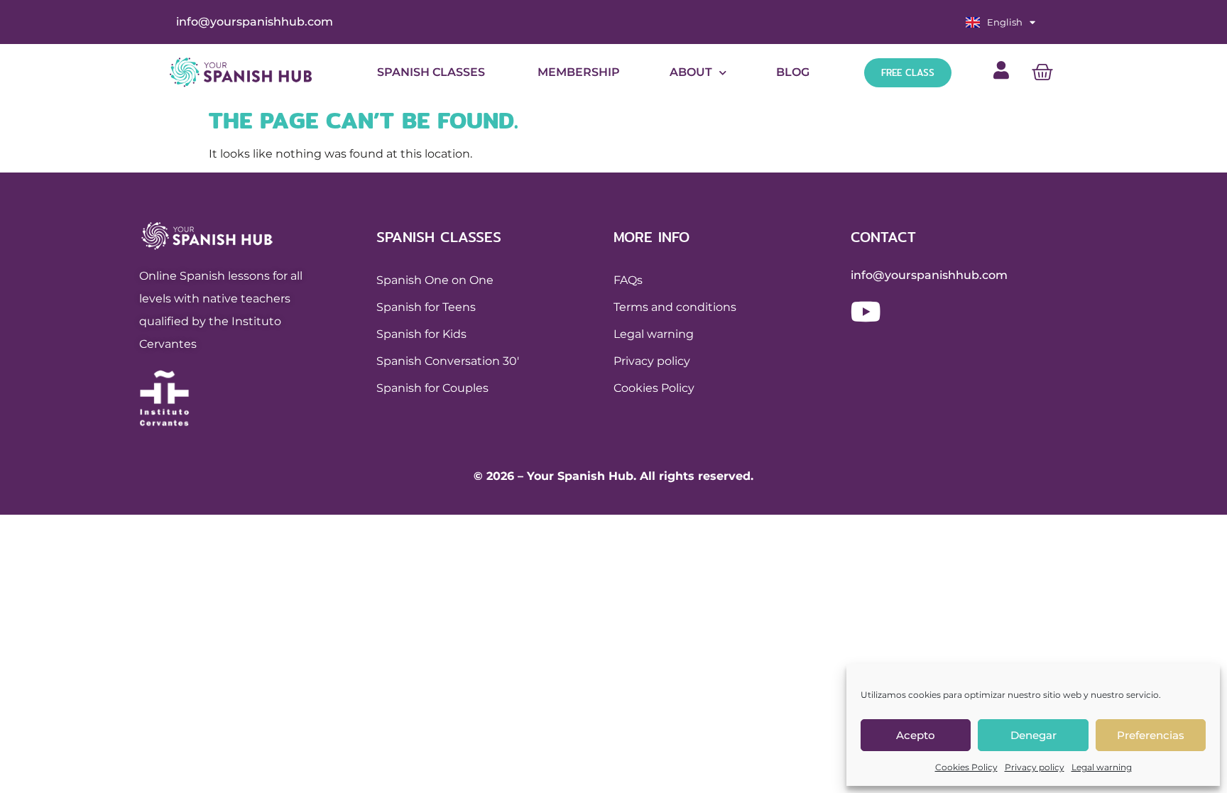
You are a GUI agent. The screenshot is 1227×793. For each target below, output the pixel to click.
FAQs (628, 280)
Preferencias (1150, 735)
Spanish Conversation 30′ (447, 361)
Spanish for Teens (426, 307)
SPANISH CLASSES (431, 72)
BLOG (792, 72)
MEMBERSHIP (577, 72)
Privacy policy (1034, 767)
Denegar (1033, 735)
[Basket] (1042, 72)
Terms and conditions (675, 307)
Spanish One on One (434, 280)
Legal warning (1101, 767)
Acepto (915, 735)
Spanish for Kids (421, 334)
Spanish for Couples (432, 388)
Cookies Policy (966, 767)
